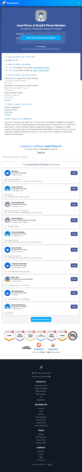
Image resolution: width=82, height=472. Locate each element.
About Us (41, 451)
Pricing (41, 408)
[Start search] (78, 157)
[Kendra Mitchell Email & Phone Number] (7, 204)
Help (41, 411)
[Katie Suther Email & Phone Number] (7, 250)
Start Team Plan (41, 437)
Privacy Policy (41, 420)
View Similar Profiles (41, 319)
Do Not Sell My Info (41, 426)
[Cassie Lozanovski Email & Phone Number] (7, 265)
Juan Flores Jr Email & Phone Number (41, 25)
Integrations (41, 400)
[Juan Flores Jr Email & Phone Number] (41, 15)
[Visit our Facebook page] (49, 465)
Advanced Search (41, 385)
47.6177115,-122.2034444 (41, 373)
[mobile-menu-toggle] (78, 3)
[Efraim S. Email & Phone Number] (7, 173)
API (41, 397)
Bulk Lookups (41, 394)
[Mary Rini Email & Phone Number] (7, 279)
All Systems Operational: (40, 376)
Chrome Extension (41, 388)
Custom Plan (41, 440)
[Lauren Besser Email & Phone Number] (7, 220)
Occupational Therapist (52, 29)
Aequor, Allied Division (41, 70)
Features (41, 434)
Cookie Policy (41, 423)
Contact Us (41, 460)
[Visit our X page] (51, 465)
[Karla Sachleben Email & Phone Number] (7, 234)
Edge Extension (41, 391)
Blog (40, 457)
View (74, 173)
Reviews (41, 414)
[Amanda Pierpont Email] (7, 307)
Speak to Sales (41, 443)
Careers (41, 454)
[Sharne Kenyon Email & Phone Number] (7, 293)
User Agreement (41, 417)
